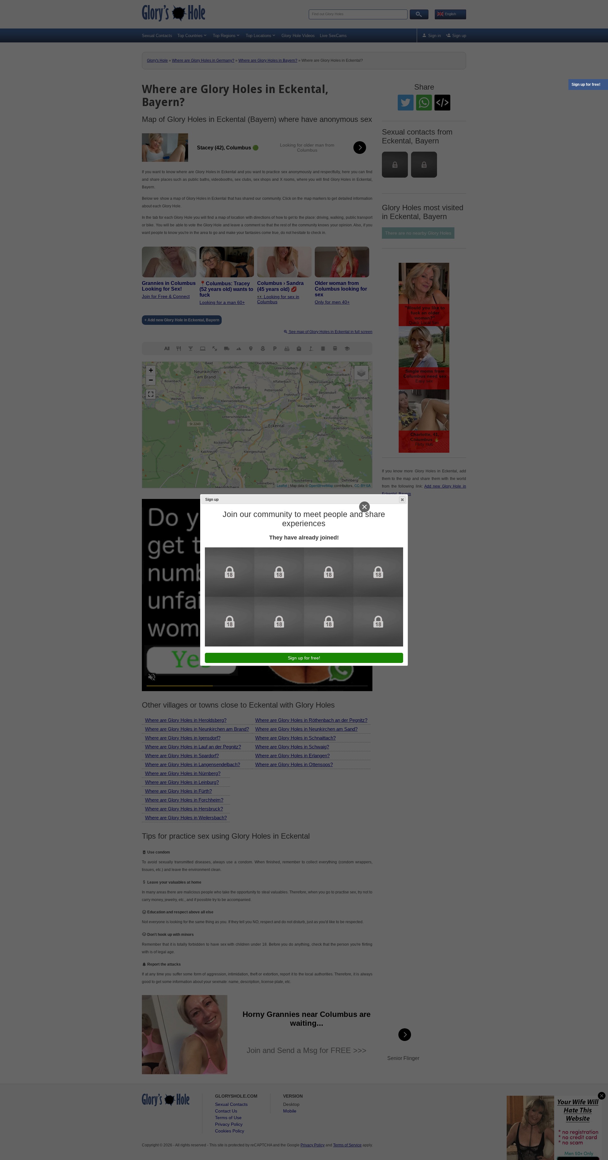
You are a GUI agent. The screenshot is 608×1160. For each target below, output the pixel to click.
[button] (402, 499)
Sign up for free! (586, 84)
